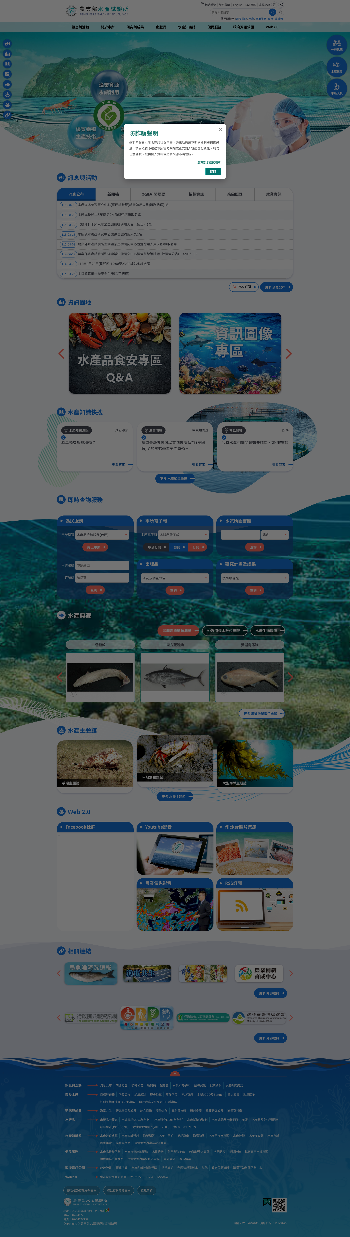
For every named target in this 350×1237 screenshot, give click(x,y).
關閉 (213, 171)
